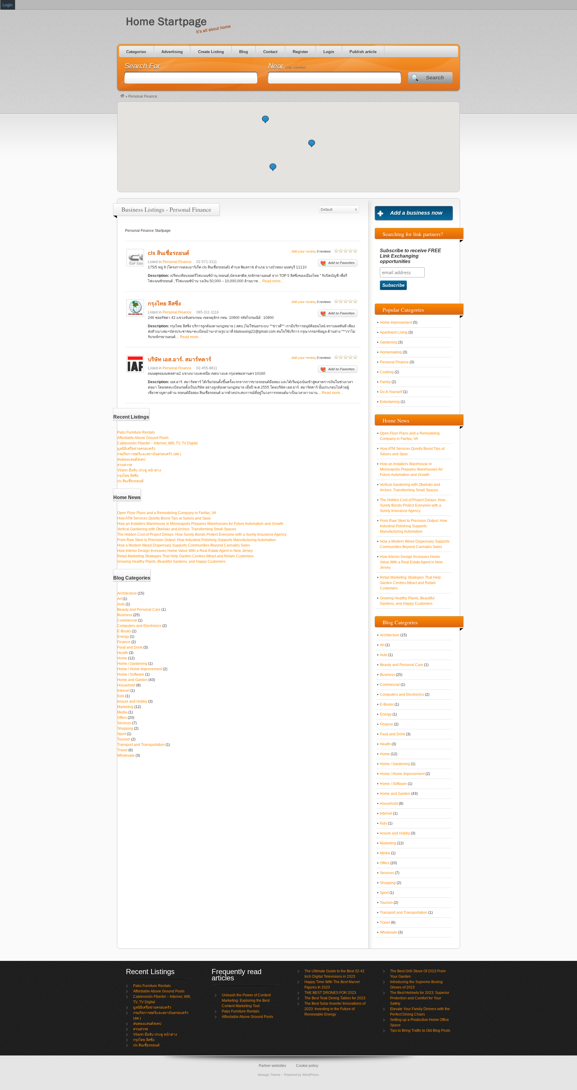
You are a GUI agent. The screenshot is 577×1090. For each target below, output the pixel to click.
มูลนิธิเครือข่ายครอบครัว (136, 449)
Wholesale (126, 755)
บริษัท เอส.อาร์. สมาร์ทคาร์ (179, 359)
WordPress (310, 1074)
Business (124, 615)
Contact (270, 52)
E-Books (124, 631)
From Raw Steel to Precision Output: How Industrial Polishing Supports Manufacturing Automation (196, 540)
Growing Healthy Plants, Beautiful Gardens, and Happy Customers (171, 561)
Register (300, 52)
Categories (136, 52)
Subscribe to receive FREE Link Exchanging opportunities (410, 256)
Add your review (303, 251)
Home (122, 658)
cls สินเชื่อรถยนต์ (168, 253)
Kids (120, 696)
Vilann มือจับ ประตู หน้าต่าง (139, 470)
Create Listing (211, 52)
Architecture (127, 593)
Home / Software (130, 674)
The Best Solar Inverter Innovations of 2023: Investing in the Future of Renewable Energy (334, 1008)
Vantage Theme (269, 1074)
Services (124, 723)
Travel (122, 750)
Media (122, 712)
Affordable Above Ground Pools (143, 438)
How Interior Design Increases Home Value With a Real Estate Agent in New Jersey (185, 551)
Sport (121, 734)
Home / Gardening (132, 664)
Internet (123, 691)
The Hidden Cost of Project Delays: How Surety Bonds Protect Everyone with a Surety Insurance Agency (201, 534)
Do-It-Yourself (391, 392)
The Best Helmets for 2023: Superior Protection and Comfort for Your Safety (419, 998)
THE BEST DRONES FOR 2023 (330, 993)
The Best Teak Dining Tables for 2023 (334, 998)
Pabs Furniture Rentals (136, 432)
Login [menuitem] (7, 4)
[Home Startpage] (122, 96)
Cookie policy (307, 1066)
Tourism (123, 739)
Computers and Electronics (139, 626)
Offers (122, 718)
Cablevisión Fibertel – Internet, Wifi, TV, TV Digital (157, 443)
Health (122, 653)
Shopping (125, 728)
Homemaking (391, 352)
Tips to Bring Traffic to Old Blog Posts (420, 1030)
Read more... (272, 281)
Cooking (387, 372)
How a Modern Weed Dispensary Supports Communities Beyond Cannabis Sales (183, 545)
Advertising (172, 52)
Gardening (388, 342)
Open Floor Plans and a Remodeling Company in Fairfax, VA (166, 513)
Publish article (363, 52)
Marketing (125, 707)
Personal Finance (177, 262)
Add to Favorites (341, 263)
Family (385, 382)
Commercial (127, 620)
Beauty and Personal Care (138, 609)
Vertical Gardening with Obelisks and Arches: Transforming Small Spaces (176, 529)
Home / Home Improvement (139, 669)
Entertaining (390, 402)
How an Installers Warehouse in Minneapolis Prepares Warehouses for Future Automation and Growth (200, 524)
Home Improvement (396, 322)
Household (126, 685)
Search (435, 78)
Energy (123, 636)
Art (119, 599)
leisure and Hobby (132, 701)
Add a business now (416, 213)
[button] (265, 119)
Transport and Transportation (141, 745)
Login (328, 52)
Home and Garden (132, 680)
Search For (142, 66)
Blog (243, 52)
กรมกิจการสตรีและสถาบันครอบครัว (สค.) (149, 454)
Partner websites (272, 1066)
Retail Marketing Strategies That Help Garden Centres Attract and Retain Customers (185, 556)
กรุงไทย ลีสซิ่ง (164, 304)
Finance (123, 642)
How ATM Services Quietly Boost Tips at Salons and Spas (164, 518)
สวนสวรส (124, 465)
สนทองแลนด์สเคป (131, 459)
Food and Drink (129, 647)
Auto (121, 604)
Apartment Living (394, 332)
